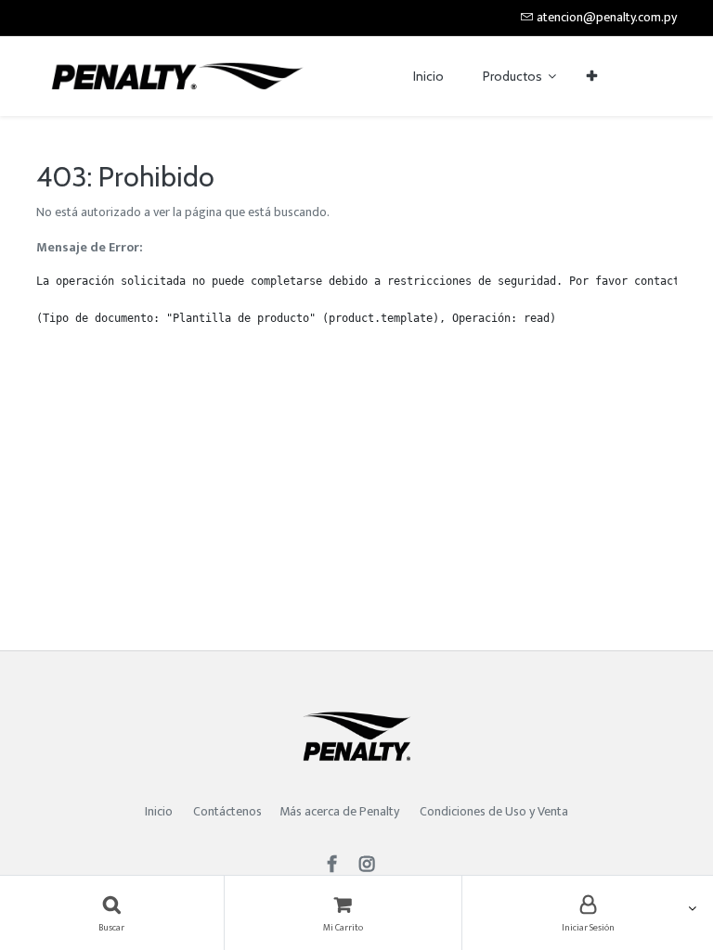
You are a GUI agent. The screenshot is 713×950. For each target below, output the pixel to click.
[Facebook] (338, 866)
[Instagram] (372, 866)
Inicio (159, 811)
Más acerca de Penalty (340, 811)
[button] (591, 77)
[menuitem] (428, 77)
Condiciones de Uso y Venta (494, 811)
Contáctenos (227, 811)
